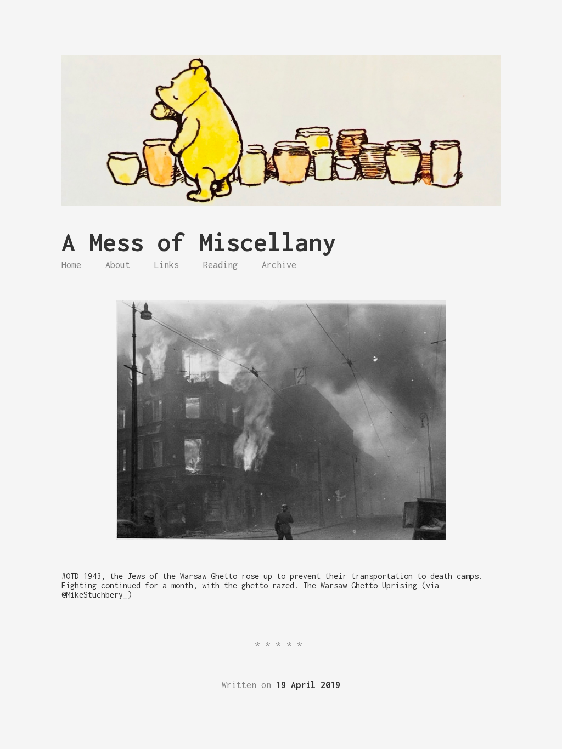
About (117, 265)
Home (71, 265)
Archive (279, 265)
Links (166, 265)
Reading (220, 265)
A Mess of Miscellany (198, 242)
